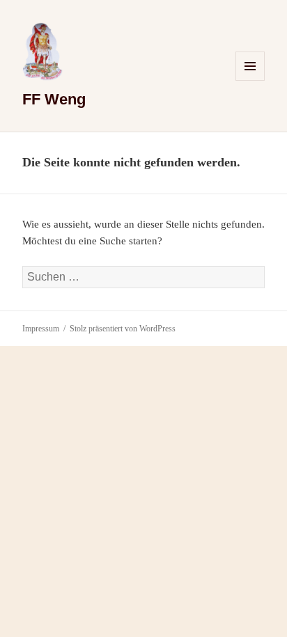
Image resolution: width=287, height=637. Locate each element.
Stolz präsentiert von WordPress (123, 328)
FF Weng (54, 99)
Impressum (40, 328)
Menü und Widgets (250, 80)
